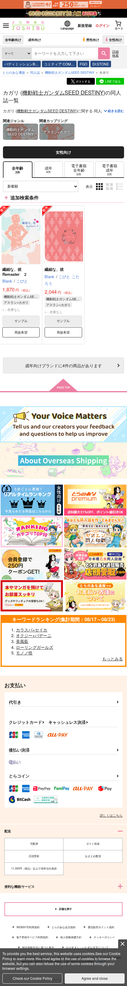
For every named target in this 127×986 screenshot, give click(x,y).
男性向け (92, 39)
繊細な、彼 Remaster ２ (14, 271)
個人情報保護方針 (71, 937)
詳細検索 (115, 53)
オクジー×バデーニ (33, 635)
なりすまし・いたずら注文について (87, 947)
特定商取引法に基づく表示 (38, 947)
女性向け (115, 39)
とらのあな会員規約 (64, 927)
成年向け (34, 39)
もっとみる (112, 659)
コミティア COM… (59, 63)
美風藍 (22, 641)
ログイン (102, 25)
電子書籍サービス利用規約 (32, 937)
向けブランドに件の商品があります (63, 365)
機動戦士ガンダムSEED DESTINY (62, 92)
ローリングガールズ (34, 647)
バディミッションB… (21, 63)
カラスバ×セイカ (31, 630)
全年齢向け (13, 39)
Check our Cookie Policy (32, 978)
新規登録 (85, 25)
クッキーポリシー (104, 937)
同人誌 (35, 72)
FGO (83, 63)
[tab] (48, 169)
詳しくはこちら (111, 815)
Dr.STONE (100, 63)
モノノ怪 (24, 653)
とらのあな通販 (13, 72)
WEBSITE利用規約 (28, 927)
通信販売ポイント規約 (101, 927)
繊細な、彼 (54, 269)
